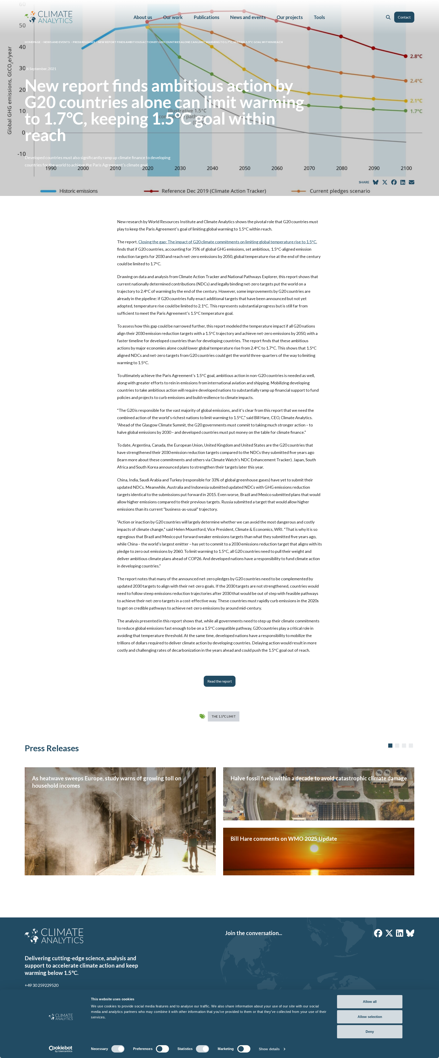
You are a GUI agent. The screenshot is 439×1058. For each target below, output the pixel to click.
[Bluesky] (410, 933)
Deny (370, 1032)
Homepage (32, 42)
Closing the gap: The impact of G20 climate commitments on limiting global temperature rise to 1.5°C (227, 241)
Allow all (370, 1002)
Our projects (290, 17)
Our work (173, 17)
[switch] (162, 1049)
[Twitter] (389, 933)
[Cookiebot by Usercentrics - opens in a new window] (61, 1049)
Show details (269, 1049)
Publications (206, 17)
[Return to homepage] (48, 17)
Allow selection (370, 1017)
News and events (248, 17)
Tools (319, 17)
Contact (404, 17)
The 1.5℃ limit (223, 716)
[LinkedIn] (399, 933)
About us (143, 17)
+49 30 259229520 (41, 985)
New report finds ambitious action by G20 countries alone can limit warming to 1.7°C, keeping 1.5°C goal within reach (190, 42)
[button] (388, 17)
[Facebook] (378, 933)
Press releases (84, 42)
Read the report (219, 681)
